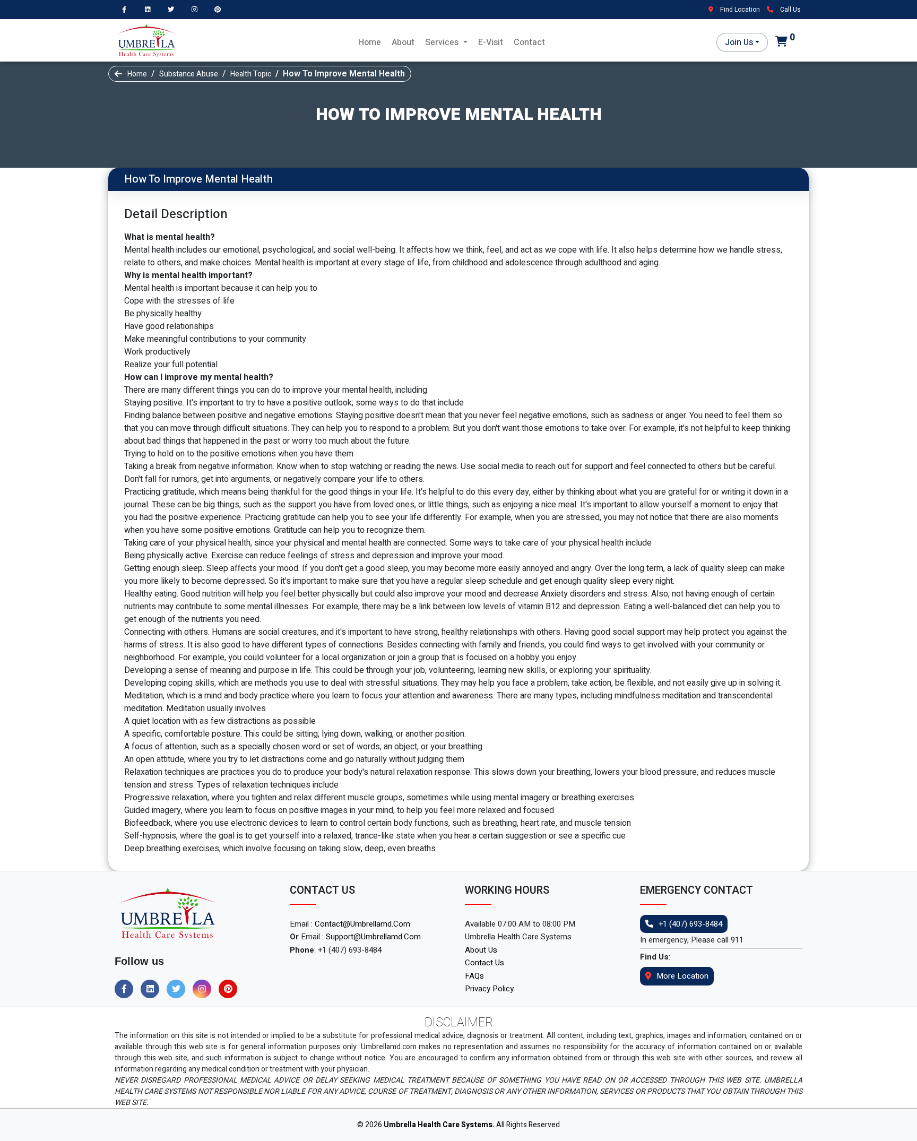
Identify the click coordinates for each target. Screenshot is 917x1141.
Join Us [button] (739, 42)
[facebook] (126, 9)
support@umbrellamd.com (373, 937)
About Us (481, 950)
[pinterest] (220, 9)
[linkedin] (153, 989)
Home (369, 42)
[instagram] (196, 9)
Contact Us (484, 963)
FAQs (474, 976)
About (403, 42)
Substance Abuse (188, 74)
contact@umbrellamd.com (362, 924)
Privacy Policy (489, 989)
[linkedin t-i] (150, 9)
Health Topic (250, 74)
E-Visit (490, 42)
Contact (529, 42)
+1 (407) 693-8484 (690, 924)
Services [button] (443, 42)
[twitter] (173, 9)
